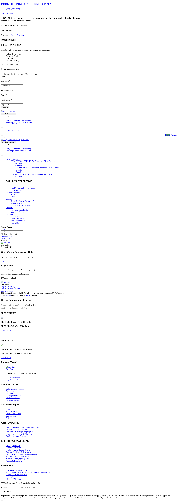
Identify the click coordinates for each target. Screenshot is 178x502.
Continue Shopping (8, 236)
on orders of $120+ (19, 123)
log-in (8, 295)
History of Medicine (13, 479)
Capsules (18, 166)
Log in (3, 13)
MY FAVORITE (12, 131)
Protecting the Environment (16, 430)
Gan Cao (4, 262)
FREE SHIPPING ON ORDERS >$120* (26, 4)
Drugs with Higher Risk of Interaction (20, 452)
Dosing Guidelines (18, 186)
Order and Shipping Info (15, 389)
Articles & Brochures (14, 461)
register (28, 295)
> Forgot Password (17, 35)
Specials (9, 199)
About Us (9, 208)
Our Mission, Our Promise (16, 436)
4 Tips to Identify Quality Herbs (18, 459)
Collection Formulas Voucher (22, 205)
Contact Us (10, 214)
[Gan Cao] (5, 243)
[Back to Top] (2, 500)
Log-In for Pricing (8, 287)
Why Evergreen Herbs (19, 210)
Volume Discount (17, 203)
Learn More (6, 330)
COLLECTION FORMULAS (33, 161)
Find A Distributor (18, 223)
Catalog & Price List (18, 219)
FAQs (8, 409)
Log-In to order (7, 291)
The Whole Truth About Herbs (17, 457)
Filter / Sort (5, 229)
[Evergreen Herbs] (8, 111)
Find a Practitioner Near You (17, 470)
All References (16, 190)
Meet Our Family (17, 212)
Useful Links (11, 416)
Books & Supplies (13, 192)
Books (13, 195)
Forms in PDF (11, 411)
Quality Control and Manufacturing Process (22, 427)
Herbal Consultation (13, 414)
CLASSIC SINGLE (32, 174)
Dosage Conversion (13, 448)
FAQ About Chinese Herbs (16, 475)
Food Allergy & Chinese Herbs (23, 188)
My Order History (13, 400)
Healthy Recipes (12, 477)
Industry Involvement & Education (19, 434)
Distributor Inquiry (13, 398)
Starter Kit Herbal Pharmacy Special (24, 201)
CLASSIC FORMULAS (35, 168)
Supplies (14, 197)
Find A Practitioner (18, 221)
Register (10, 13)
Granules (18, 163)
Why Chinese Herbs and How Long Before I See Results (28, 472)
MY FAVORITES (13, 9)
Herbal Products (12, 159)
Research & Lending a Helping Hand (20, 432)
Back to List (5, 238)
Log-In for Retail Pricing (10, 289)
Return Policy (11, 391)
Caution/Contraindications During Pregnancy (23, 454)
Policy (8, 418)
